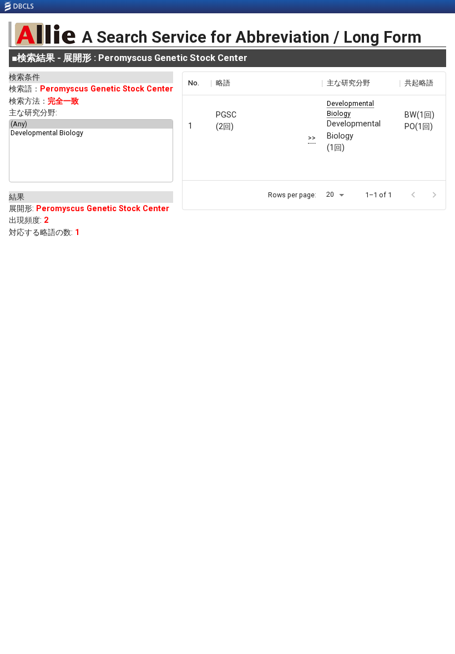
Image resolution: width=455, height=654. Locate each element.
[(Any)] (91, 124)
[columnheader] (196, 83)
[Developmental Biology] (91, 133)
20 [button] (330, 194)
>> (312, 138)
